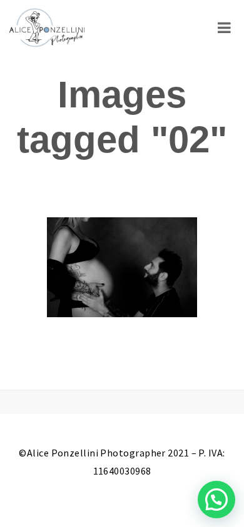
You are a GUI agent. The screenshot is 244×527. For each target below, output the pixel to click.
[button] (216, 499)
